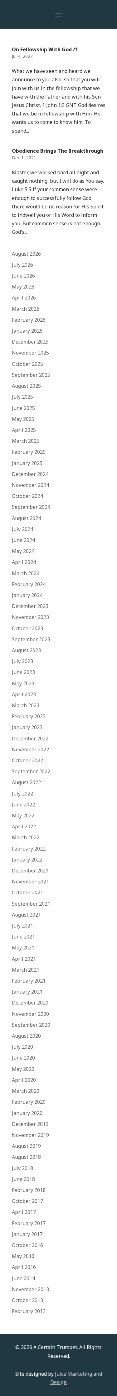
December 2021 (30, 870)
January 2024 (27, 595)
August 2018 (26, 1156)
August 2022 (26, 782)
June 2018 (23, 1179)
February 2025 (29, 451)
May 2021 (23, 947)
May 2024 (23, 551)
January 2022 (27, 859)
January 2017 (27, 1234)
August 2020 (26, 1035)
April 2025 (24, 430)
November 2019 (30, 1135)
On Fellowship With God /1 (45, 49)
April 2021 (24, 958)
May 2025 (23, 419)
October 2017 (27, 1201)
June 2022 (23, 804)
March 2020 (25, 1090)
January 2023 (27, 727)
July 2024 (22, 529)
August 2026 (26, 253)
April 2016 (24, 1267)
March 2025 (25, 440)
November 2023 (30, 617)
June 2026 (23, 275)
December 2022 (30, 738)
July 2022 (22, 793)
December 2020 (30, 1002)
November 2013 (30, 1289)
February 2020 (29, 1101)
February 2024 (29, 584)
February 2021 (29, 980)
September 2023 (31, 639)
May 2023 (23, 683)
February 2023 (29, 716)
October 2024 (27, 496)
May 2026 (23, 286)
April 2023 (24, 694)
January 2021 (27, 991)
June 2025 (23, 408)
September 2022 (31, 771)
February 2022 (29, 848)
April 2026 (24, 297)
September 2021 (31, 903)
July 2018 (22, 1168)
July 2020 (22, 1046)
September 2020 (31, 1024)
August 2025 (26, 385)
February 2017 (29, 1223)
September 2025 (31, 374)
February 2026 (29, 319)
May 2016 (23, 1256)
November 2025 (30, 352)
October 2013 (27, 1300)
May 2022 (23, 815)
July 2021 (22, 925)
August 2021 (26, 914)
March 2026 (25, 308)
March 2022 (25, 837)
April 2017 (24, 1212)
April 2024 (24, 562)
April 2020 (24, 1079)
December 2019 (30, 1124)
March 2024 (25, 573)
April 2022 (24, 826)
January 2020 (27, 1113)
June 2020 (23, 1057)
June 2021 (23, 936)
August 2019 (26, 1146)
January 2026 (27, 330)
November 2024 (30, 485)
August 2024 (26, 518)
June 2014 (23, 1278)
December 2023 (30, 606)
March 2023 (25, 705)
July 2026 (22, 264)
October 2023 (27, 628)
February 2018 (29, 1190)
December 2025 (30, 341)
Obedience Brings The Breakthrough (57, 150)
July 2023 (22, 661)
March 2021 (25, 969)
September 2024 (31, 507)
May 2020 (23, 1069)
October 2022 (27, 760)
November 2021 (30, 881)
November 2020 (30, 1013)
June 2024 (23, 540)
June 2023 (23, 672)
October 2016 (27, 1245)
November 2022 (30, 749)
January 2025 (27, 463)
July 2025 (22, 396)
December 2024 (30, 474)
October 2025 (27, 364)
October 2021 (27, 892)
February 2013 (29, 1311)
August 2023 (26, 650)
